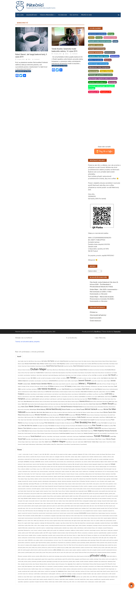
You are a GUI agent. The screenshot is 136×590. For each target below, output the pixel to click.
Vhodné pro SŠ (94, 92)
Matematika (115, 56)
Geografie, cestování (96, 45)
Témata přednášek (47, 15)
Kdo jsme (20, 15)
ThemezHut (117, 331)
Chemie (91, 37)
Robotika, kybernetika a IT (97, 82)
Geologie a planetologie (97, 49)
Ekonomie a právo (110, 37)
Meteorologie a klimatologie (98, 64)
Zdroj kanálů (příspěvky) (98, 315)
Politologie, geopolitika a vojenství (100, 75)
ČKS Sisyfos (74, 15)
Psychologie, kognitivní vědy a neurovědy (103, 78)
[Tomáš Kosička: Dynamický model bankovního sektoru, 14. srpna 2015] (68, 36)
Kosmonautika (110, 52)
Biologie (111, 34)
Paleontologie (93, 71)
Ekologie (99, 37)
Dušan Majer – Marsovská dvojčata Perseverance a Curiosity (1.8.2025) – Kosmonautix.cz (102, 299)
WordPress (97, 331)
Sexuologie (112, 82)
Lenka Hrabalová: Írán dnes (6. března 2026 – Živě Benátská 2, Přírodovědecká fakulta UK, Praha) (104, 284)
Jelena (66, 54)
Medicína (108, 60)
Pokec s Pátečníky (106, 71)
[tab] (19, 356)
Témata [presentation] (19, 449)
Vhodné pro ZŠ (106, 92)
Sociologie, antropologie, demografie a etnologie (101, 87)
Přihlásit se (93, 312)
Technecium (62, 15)
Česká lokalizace (95, 320)
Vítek (29, 59)
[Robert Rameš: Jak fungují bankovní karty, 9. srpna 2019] (31, 39)
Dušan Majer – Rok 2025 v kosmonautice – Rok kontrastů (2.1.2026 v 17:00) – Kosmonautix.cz (104, 291)
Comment (37, 59)
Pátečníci (35, 5)
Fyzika (115, 41)
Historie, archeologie (96, 52)
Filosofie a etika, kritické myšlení (100, 41)
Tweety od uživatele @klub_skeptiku (27, 341)
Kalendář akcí (31, 15)
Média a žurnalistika (95, 60)
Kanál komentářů (95, 318)
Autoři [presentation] (19, 356)
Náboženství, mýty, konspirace (99, 67)
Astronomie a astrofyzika (97, 34)
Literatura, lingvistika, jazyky (98, 56)
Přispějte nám (86, 15)
